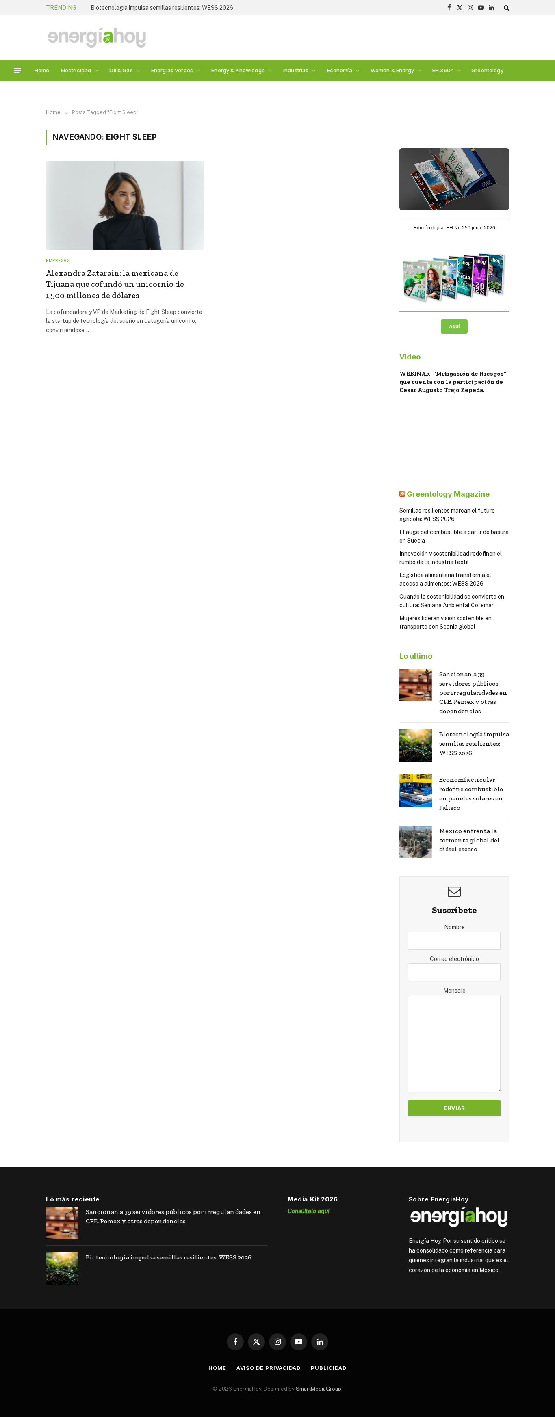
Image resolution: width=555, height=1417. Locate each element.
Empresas (57, 260)
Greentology (487, 70)
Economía (339, 70)
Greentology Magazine (448, 494)
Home (42, 70)
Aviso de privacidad (268, 1368)
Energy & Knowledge (238, 70)
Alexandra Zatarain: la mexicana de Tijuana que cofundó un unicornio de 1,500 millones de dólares (115, 284)
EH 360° (442, 70)
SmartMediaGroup (318, 1389)
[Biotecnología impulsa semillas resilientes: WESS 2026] (415, 745)
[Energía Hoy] (96, 38)
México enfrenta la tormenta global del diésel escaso (469, 840)
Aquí (454, 326)
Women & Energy (392, 70)
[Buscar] (505, 7)
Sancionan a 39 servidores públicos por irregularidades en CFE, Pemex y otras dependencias (473, 692)
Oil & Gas (120, 70)
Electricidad (76, 70)
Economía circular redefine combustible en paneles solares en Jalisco (471, 793)
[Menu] (17, 70)
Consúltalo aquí (309, 1210)
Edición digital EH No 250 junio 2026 (454, 228)
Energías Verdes (172, 70)
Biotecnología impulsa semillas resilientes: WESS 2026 (162, 7)
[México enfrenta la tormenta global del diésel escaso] (415, 842)
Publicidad (329, 1368)
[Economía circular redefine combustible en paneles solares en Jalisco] (415, 790)
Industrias (295, 70)
